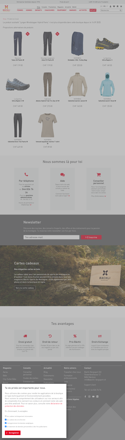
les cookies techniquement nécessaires (20, 416)
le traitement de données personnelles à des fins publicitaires (27, 427)
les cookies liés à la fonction (16, 420)
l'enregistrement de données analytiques (20, 423)
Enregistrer (14, 433)
